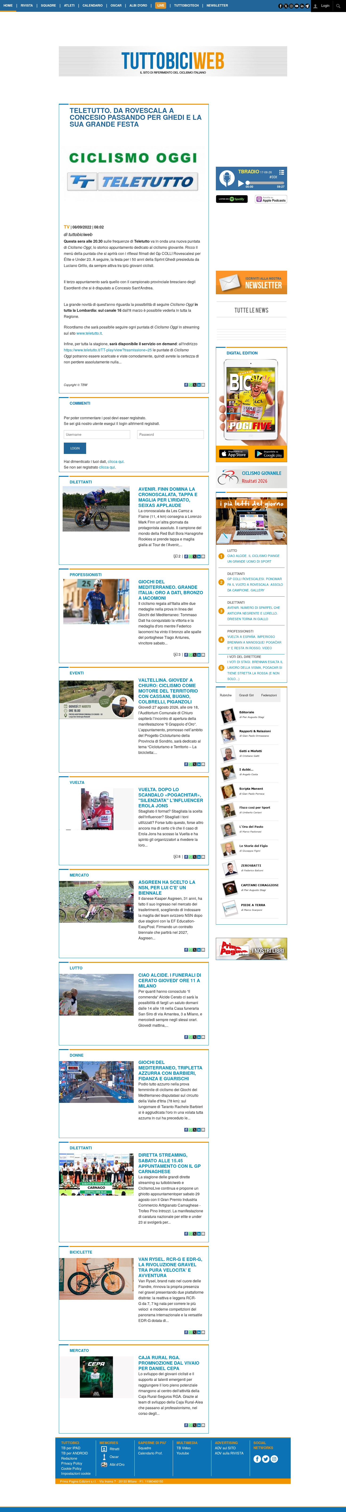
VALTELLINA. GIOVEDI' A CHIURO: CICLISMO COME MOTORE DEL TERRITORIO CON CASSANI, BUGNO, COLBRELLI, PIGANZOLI (168, 691)
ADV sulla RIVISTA (229, 1452)
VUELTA (77, 782)
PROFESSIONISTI (85, 574)
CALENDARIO (93, 5)
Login (325, 5)
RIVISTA (27, 5)
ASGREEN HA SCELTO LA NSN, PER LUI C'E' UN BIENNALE (166, 887)
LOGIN (75, 448)
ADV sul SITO (225, 1447)
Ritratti (114, 1448)
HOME (8, 5)
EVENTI (77, 673)
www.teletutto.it (89, 333)
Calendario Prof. (150, 1452)
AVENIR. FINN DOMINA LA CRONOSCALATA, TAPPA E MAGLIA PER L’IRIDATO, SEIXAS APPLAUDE (167, 497)
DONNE (77, 1055)
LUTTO (76, 968)
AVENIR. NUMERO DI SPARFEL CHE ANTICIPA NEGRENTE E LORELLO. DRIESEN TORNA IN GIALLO (253, 613)
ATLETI (69, 5)
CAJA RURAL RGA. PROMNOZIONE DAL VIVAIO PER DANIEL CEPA (168, 1362)
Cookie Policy (71, 1468)
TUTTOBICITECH (186, 5)
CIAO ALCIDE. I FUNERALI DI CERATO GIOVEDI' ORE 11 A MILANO (169, 980)
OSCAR (116, 5)
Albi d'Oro (117, 1464)
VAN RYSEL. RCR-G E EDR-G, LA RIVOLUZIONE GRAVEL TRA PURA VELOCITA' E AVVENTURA (170, 1267)
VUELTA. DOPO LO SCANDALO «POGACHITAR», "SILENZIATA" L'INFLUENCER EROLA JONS (170, 797)
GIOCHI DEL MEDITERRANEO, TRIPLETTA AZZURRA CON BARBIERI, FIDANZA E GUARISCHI (170, 1070)
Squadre (144, 1447)
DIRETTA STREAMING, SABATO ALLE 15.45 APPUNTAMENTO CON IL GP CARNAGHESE (169, 1162)
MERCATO (79, 875)
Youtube (183, 1452)
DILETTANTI (81, 482)
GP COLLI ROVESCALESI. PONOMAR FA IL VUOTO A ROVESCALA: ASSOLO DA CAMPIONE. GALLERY (255, 584)
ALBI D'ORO (138, 5)
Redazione (69, 1458)
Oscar (114, 1456)
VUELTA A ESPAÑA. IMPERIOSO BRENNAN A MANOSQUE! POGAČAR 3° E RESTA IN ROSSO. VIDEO (254, 642)
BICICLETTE (81, 1252)
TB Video (184, 1447)
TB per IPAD (70, 1447)
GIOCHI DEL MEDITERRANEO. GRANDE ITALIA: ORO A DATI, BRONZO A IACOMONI (170, 589)
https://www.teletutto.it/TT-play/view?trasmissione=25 (108, 350)
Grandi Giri (246, 695)
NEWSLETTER (217, 5)
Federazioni (269, 695)
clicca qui (116, 461)
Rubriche (226, 695)
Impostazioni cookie (76, 1473)
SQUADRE (48, 5)
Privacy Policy (71, 1463)
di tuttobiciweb (78, 234)
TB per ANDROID (74, 1452)
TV (67, 226)
